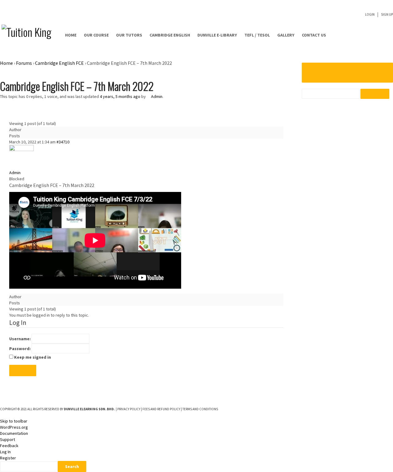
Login (370, 14)
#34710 (62, 142)
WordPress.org (14, 427)
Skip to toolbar (13, 421)
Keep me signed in (32, 357)
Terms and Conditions (200, 409)
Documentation (14, 433)
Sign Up (387, 14)
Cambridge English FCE (59, 63)
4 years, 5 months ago (120, 96)
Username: (20, 338)
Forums (24, 63)
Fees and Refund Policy (161, 409)
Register (8, 458)
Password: (20, 348)
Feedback (9, 445)
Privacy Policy (128, 409)
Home (6, 63)
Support (7, 439)
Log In (23, 370)
